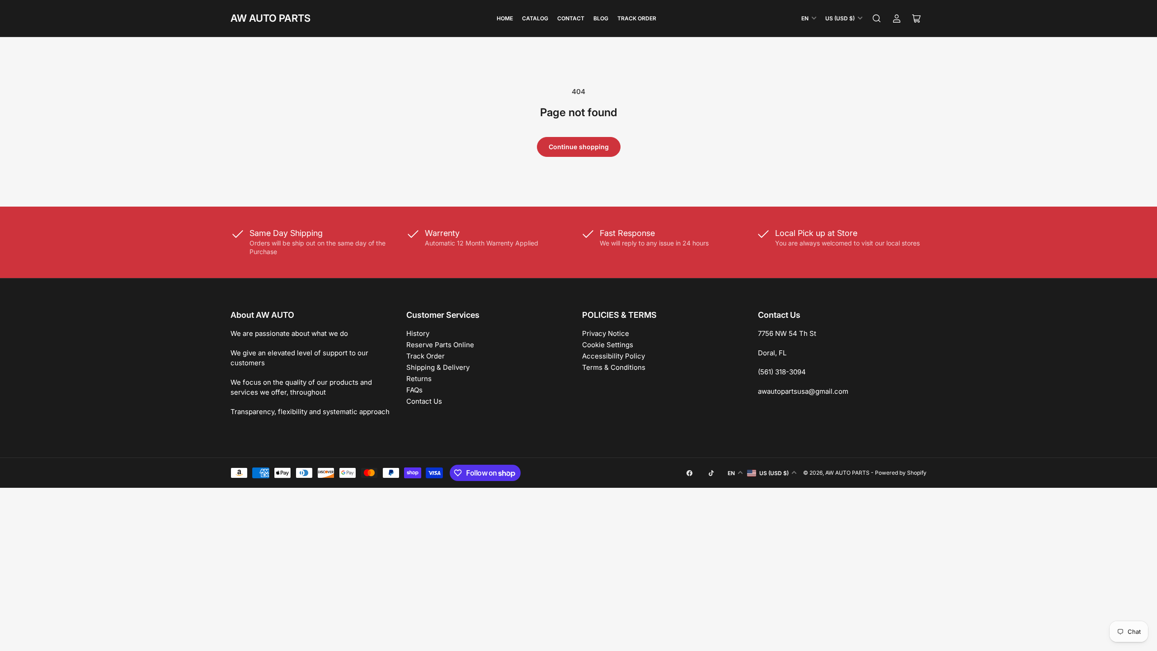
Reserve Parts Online (440, 344)
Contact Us (424, 401)
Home (505, 18)
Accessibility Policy (613, 356)
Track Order (636, 18)
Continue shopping (579, 147)
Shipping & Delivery (438, 367)
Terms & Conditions (613, 367)
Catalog (535, 18)
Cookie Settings (607, 344)
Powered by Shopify (901, 472)
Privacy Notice (605, 333)
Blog (600, 18)
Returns (419, 378)
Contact (570, 18)
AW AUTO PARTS (270, 18)
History (417, 333)
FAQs (414, 390)
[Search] (877, 18)
